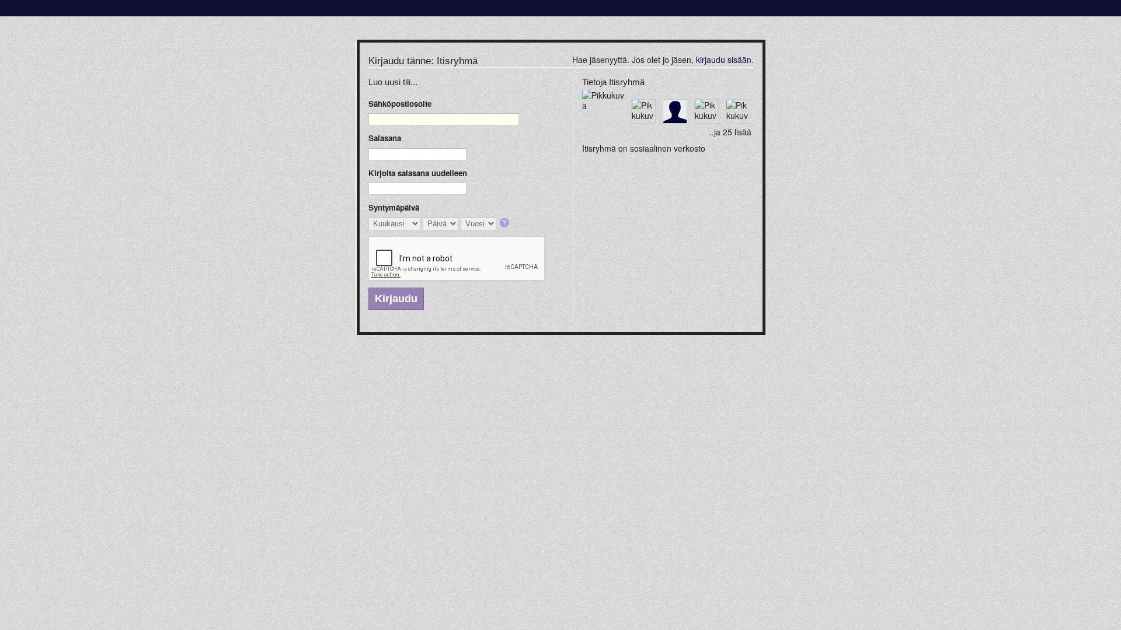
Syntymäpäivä (393, 207)
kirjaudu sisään (723, 59)
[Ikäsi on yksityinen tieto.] (505, 223)
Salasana (384, 138)
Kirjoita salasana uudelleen (417, 172)
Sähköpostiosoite (399, 103)
